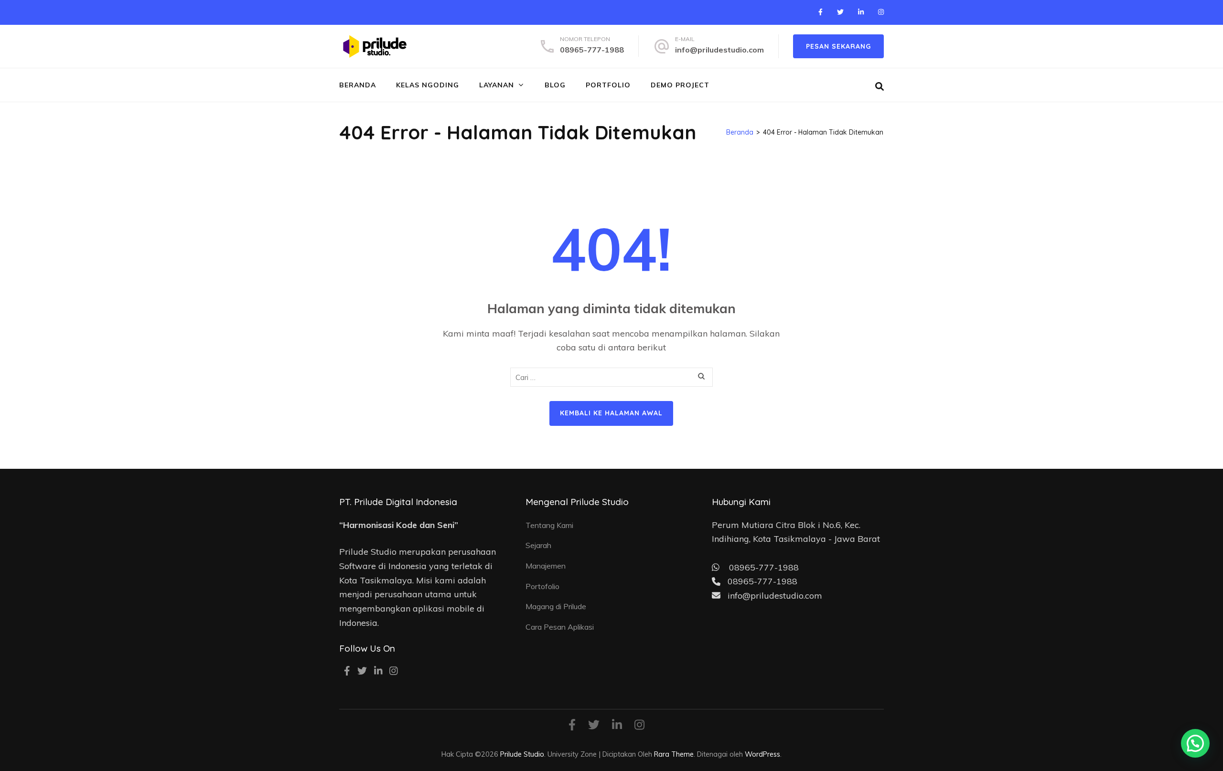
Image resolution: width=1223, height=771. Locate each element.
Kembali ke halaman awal (611, 413)
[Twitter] (840, 12)
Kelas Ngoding (427, 85)
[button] (1195, 743)
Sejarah (538, 545)
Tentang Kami (549, 525)
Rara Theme (674, 754)
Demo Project (680, 85)
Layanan (496, 85)
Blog (555, 85)
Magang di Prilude (556, 606)
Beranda (357, 85)
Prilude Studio (522, 754)
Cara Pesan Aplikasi (560, 627)
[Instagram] (881, 12)
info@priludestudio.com (719, 49)
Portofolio (542, 586)
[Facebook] (820, 12)
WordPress (762, 754)
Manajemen (546, 565)
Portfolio (608, 85)
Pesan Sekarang (838, 46)
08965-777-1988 (592, 49)
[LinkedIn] (861, 12)
